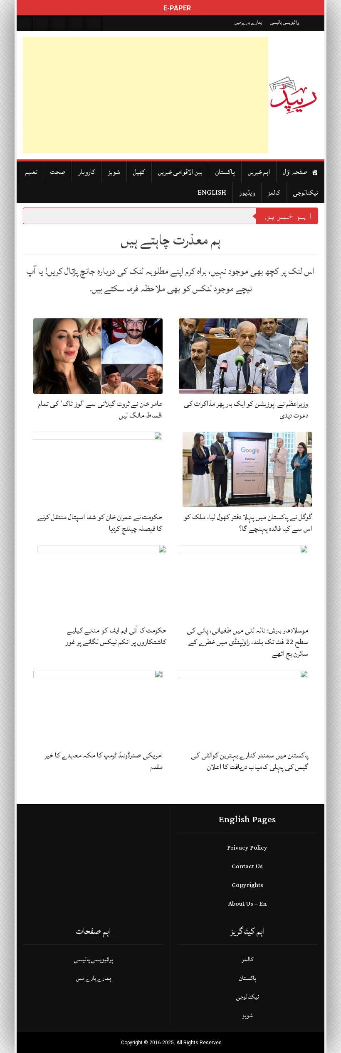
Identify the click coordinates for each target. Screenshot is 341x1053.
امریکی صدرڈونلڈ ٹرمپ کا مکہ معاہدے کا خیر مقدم (103, 761)
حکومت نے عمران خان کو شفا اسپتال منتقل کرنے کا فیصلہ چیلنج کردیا (99, 523)
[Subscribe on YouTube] (77, 23)
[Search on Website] (25, 23)
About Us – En (247, 904)
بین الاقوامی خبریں (180, 171)
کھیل (139, 171)
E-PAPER (176, 8)
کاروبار (86, 171)
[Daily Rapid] (293, 95)
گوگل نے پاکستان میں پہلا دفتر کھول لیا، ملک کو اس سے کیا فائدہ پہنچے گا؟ (248, 523)
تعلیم (31, 171)
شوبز (114, 171)
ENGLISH (212, 192)
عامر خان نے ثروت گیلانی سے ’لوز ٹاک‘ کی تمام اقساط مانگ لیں (100, 409)
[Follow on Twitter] (60, 23)
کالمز (274, 192)
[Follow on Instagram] (94, 23)
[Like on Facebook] (42, 23)
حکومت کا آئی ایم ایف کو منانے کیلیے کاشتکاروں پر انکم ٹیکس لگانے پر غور (116, 636)
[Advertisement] (145, 95)
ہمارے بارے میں (248, 22)
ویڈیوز (247, 192)
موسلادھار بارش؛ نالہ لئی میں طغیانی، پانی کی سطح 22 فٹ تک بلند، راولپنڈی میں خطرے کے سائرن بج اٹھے (247, 642)
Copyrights (247, 885)
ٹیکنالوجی (305, 192)
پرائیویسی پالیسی (284, 22)
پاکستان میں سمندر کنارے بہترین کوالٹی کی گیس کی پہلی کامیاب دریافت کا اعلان (249, 761)
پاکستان (225, 171)
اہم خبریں (259, 171)
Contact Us (247, 866)
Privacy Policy (247, 848)
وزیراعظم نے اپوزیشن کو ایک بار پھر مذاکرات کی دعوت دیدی (246, 409)
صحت (57, 171)
